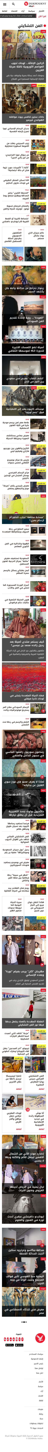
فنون (43, 357)
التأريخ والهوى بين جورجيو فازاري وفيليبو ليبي (16, 449)
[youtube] (14, 1339)
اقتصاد (14, 11)
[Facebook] (22, 1339)
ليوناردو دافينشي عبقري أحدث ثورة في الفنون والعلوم (25, 1218)
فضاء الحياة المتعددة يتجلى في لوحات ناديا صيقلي (27, 697)
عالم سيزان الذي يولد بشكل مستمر (36, 235)
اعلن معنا (39, 1373)
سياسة (31, 11)
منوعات (43, 297)
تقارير (43, 31)
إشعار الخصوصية (37, 1359)
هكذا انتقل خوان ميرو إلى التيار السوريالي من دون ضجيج (36, 906)
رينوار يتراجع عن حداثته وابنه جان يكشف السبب (24, 289)
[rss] (5, 1339)
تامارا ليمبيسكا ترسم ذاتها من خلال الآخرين (13, 1079)
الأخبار (41, 11)
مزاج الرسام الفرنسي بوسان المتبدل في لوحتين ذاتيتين (16, 475)
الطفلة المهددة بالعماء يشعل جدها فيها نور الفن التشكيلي (24, 1023)
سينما (27, 189)
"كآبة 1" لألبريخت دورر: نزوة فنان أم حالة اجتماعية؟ (16, 169)
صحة (41, 1418)
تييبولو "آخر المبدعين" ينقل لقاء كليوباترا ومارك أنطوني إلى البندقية (15, 1051)
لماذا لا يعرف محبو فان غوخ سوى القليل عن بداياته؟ (24, 783)
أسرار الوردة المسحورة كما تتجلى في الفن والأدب (16, 586)
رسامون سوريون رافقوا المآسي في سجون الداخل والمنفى (25, 753)
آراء (22, 11)
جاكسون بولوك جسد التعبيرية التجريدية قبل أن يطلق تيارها (26, 813)
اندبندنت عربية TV (36, 1428)
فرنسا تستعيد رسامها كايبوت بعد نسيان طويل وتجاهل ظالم (17, 826)
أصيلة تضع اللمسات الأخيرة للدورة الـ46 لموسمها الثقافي (26, 349)
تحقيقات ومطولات (36, 1423)
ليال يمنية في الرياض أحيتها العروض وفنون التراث (27, 1188)
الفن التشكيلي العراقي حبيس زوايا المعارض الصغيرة (36, 1080)
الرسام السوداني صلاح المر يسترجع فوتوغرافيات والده (16, 708)
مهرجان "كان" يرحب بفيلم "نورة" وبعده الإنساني (24, 973)
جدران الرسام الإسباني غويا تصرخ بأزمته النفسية (16, 130)
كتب (27, 215)
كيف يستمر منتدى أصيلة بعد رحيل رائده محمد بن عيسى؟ (27, 643)
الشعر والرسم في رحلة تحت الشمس (15, 723)
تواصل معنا (39, 1368)
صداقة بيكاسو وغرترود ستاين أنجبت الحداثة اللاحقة (26, 1251)
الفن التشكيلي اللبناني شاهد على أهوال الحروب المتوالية (17, 839)
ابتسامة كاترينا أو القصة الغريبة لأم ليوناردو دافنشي (15, 220)
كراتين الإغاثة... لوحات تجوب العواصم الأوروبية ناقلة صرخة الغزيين (26, 66)
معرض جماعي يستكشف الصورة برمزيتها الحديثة (17, 437)
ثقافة (4, 11)
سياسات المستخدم (36, 1354)
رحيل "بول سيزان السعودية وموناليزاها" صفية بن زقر (16, 851)
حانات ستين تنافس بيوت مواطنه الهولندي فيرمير (26, 118)
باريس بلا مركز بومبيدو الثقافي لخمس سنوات (18, 461)
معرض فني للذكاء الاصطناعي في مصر (24, 1311)
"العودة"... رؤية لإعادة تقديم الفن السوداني (27, 319)
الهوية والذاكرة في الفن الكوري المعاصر (17, 545)
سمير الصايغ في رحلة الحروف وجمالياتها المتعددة (15, 530)
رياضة (41, 1414)
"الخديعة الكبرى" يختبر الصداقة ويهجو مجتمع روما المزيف (16, 195)
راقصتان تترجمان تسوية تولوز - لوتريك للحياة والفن (16, 207)
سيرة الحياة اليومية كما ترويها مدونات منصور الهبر (15, 906)
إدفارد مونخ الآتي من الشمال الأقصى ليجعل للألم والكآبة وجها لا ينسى (24, 1157)
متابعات (42, 1166)
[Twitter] (20, 1339)
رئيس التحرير (38, 1363)
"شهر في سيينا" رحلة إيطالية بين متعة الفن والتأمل (18, 878)
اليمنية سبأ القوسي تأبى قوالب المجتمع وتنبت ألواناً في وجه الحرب (25, 1280)
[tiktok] (8, 1339)
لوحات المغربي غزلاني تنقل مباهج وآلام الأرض (14, 1117)
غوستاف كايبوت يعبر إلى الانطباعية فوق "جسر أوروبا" (25, 411)
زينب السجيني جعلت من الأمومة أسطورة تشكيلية (17, 144)
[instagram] (17, 1339)
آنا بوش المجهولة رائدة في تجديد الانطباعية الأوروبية (36, 1119)
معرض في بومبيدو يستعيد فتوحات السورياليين (16, 863)
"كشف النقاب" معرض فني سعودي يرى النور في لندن (25, 380)
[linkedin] (11, 1339)
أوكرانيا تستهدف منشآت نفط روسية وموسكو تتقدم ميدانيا (24, 15)
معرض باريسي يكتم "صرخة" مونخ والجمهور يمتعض (15, 487)
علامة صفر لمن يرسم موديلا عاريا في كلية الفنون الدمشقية (16, 425)
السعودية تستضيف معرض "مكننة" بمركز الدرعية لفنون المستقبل (15, 561)
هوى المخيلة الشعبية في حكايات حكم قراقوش (17, 601)
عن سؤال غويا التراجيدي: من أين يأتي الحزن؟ (17, 156)
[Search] (13, 4)
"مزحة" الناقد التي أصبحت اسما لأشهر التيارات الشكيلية (16, 1036)
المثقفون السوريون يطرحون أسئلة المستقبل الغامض (13, 237)
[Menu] (4, 4)
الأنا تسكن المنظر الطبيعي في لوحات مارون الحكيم (16, 181)
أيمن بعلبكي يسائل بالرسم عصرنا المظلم (16, 571)
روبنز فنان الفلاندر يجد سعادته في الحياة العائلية (16, 889)
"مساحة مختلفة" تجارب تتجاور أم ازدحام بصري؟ (26, 519)
